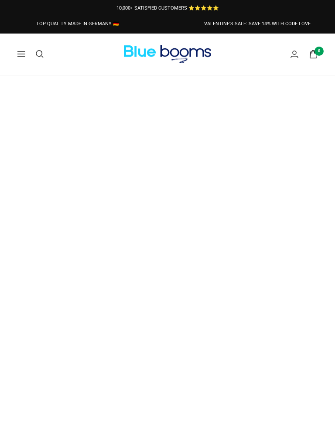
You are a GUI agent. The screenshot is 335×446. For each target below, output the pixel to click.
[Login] (294, 54)
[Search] (40, 54)
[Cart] (313, 54)
